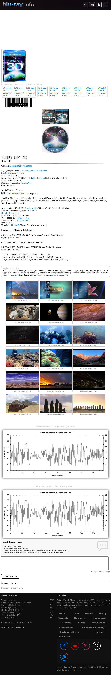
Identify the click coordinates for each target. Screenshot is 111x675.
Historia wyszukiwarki (68, 632)
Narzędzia (63, 618)
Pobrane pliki (64, 636)
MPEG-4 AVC (23, 218)
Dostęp (75, 613)
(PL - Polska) (38, 178)
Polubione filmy (65, 627)
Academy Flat (31, 208)
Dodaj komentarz (10, 576)
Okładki (89, 613)
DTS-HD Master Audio (16, 193)
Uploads (99, 632)
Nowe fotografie (99, 618)
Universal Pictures (16, 173)
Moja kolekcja (65, 623)
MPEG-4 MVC (23, 220)
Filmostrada (42, 170)
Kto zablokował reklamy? (94, 627)
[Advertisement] (55, 30)
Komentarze (79, 618)
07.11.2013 (27, 183)
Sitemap (102, 613)
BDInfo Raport (10, 213)
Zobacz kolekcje (99, 623)
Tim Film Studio (28, 170)
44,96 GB (15, 225)
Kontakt (62, 613)
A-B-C (11, 223)
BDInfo (81, 623)
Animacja (28, 166)
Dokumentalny (16, 166)
